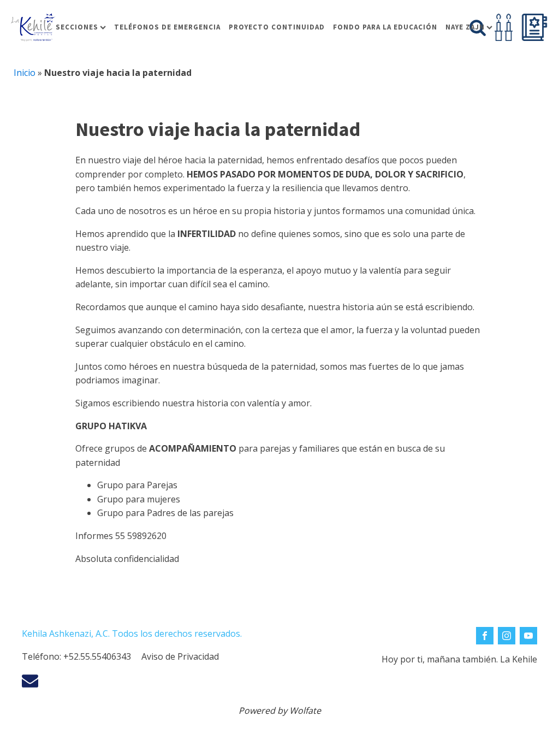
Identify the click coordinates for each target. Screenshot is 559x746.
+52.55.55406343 (97, 656)
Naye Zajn (465, 27)
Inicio (24, 73)
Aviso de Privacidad (180, 656)
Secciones (77, 27)
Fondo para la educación (385, 27)
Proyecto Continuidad (277, 27)
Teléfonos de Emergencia (167, 27)
